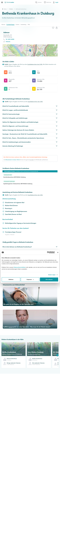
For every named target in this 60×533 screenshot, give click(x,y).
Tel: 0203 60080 (10, 39)
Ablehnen (10, 279)
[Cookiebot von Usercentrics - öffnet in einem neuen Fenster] (48, 252)
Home (5, 9)
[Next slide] (57, 355)
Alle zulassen (49, 279)
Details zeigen (51, 274)
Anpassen (29, 279)
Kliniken (11, 9)
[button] (30, 50)
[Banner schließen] (57, 252)
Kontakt (31, 160)
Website (8, 41)
